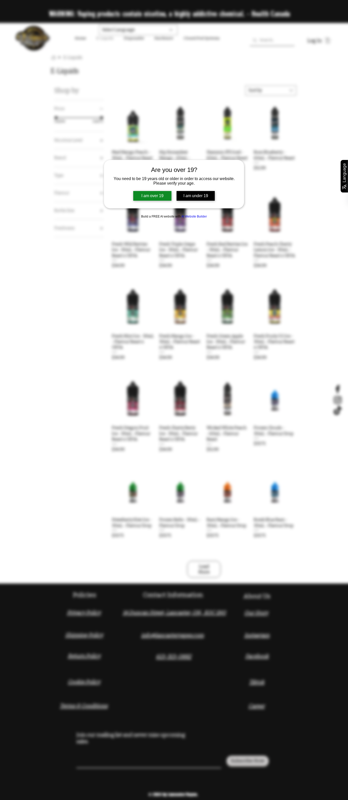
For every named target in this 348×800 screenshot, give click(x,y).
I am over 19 (152, 196)
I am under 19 (195, 196)
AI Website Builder (194, 216)
